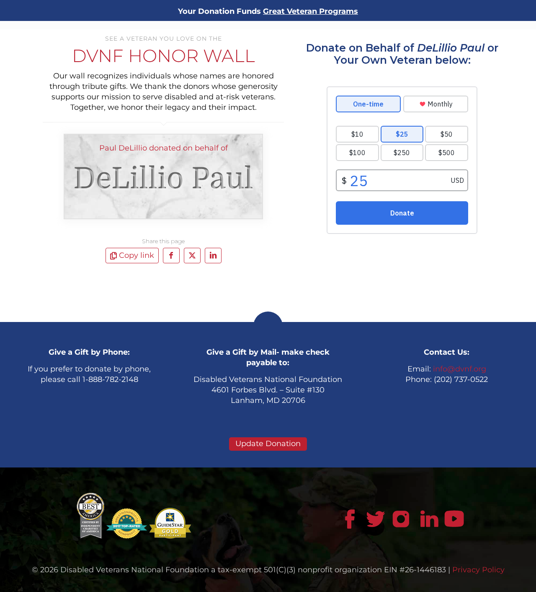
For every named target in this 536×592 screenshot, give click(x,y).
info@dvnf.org (459, 369)
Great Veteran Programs (310, 11)
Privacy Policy (478, 569)
